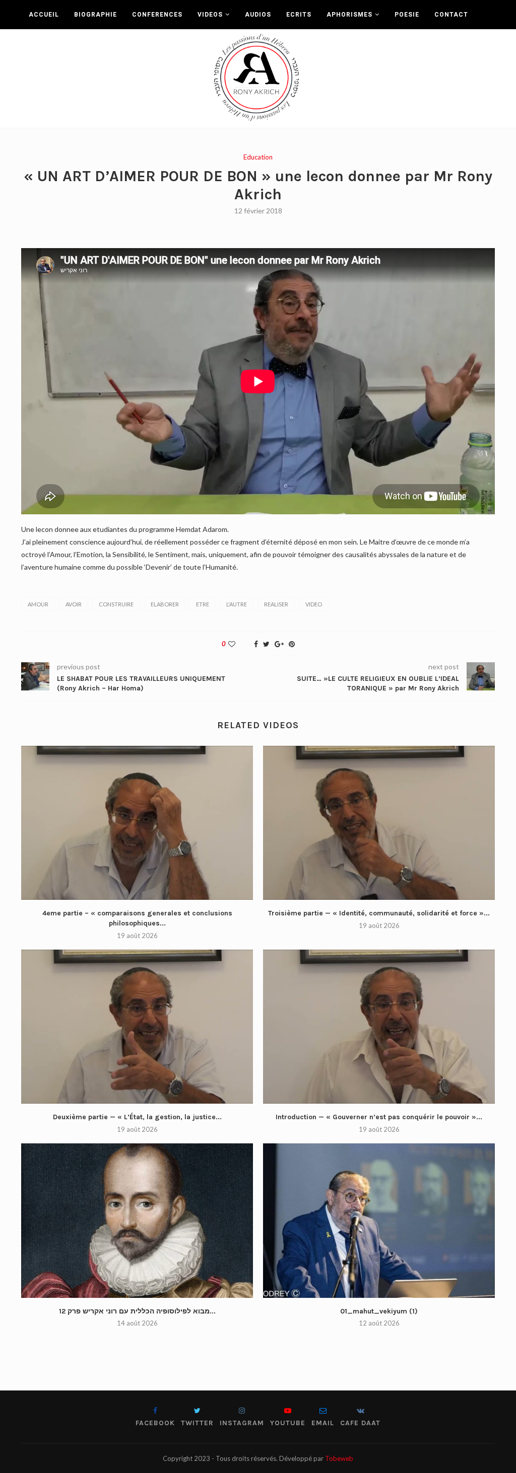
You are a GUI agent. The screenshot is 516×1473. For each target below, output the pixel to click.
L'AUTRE (236, 604)
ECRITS (298, 14)
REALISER (276, 604)
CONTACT (451, 14)
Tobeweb (339, 1458)
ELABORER (165, 604)
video (313, 604)
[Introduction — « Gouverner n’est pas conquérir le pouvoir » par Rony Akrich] (379, 1027)
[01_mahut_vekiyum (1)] (379, 1220)
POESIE (407, 14)
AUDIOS (258, 14)
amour (38, 604)
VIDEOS (210, 14)
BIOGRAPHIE (95, 14)
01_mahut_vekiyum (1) (379, 1311)
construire (116, 604)
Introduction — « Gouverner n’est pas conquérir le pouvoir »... (379, 1117)
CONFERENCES (157, 14)
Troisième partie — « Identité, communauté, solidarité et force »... (379, 913)
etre (202, 604)
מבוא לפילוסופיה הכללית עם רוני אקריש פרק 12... (137, 1311)
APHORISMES (349, 14)
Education (258, 157)
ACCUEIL (44, 14)
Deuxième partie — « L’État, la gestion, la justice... (137, 1117)
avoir (74, 604)
